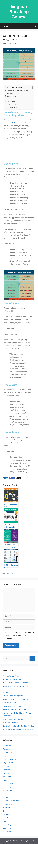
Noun (5, 780)
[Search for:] (16, 658)
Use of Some (11, 99)
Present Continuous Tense (12, 679)
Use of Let (6, 818)
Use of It (6, 814)
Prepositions (7, 794)
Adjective (6, 749)
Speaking (6, 807)
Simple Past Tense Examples (13, 706)
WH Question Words (10, 722)
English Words (8, 763)
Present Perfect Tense (11, 676)
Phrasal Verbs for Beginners (13, 696)
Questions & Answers (11, 801)
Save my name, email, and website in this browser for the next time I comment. (19, 635)
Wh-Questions (8, 832)
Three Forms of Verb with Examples (16, 699)
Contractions (7, 752)
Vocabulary (7, 825)
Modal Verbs (7, 776)
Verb (4, 821)
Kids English (7, 773)
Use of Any (11, 102)
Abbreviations (8, 746)
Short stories (7, 804)
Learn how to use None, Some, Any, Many (18, 92)
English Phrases (9, 756)
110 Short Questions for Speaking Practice (18, 726)
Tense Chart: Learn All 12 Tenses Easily (17, 683)
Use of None (11, 96)
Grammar (10, 573)
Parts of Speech (9, 787)
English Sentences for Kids (13, 719)
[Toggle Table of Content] (30, 87)
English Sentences (9, 759)
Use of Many (11, 104)
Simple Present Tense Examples (15, 709)
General (6, 766)
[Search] (32, 658)
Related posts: (14, 107)
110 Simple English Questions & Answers (18, 729)
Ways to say (7, 828)
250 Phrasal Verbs (9, 703)
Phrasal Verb (7, 790)
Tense (5, 811)
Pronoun (6, 692)
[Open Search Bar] (35, 26)
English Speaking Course (19, 11)
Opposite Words (9, 783)
